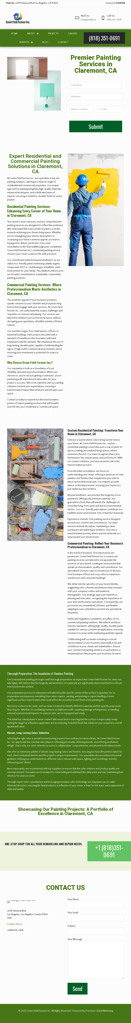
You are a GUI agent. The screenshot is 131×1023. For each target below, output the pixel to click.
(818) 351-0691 (29, 3)
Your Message (75, 939)
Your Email (73, 912)
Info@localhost (14, 924)
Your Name (73, 899)
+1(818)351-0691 (15, 930)
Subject (71, 926)
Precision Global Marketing (99, 1011)
